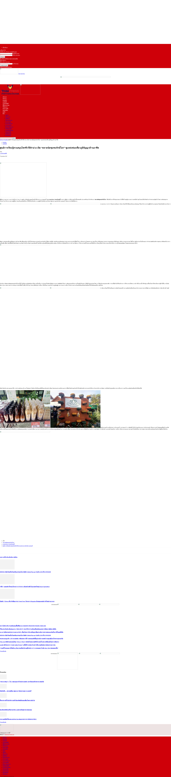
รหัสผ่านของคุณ (16, 55)
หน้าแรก (5, 96)
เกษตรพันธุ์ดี (5, 103)
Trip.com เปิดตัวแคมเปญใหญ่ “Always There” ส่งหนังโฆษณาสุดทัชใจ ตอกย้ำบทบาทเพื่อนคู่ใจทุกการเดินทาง (29, 641)
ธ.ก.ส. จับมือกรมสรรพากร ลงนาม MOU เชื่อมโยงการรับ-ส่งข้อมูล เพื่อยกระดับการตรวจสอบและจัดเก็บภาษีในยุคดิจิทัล (31, 632)
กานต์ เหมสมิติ (3, 153)
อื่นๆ (4, 113)
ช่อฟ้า (4, 111)
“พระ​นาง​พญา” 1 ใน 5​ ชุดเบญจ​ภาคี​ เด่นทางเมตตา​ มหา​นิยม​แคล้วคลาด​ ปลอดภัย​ (22, 681)
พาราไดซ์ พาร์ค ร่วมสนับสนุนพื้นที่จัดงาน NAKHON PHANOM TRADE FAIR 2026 (23, 626)
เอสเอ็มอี (5, 101)
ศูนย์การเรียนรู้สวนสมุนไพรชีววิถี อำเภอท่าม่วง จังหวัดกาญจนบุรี (18, 545)
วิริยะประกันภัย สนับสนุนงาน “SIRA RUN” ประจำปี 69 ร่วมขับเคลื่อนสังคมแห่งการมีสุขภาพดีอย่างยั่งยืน (28, 629)
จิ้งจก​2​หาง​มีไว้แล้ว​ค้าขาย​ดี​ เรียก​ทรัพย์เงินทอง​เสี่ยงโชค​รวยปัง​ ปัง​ (17, 700)
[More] (21, 158)
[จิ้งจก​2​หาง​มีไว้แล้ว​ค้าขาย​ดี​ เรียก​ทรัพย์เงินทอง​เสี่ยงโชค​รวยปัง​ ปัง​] (3, 697)
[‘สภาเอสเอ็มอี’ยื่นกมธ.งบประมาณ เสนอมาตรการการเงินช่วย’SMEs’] (3, 716)
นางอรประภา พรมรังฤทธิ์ (9, 544)
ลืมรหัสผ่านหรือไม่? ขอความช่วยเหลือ (9, 58)
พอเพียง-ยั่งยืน (8, 128)
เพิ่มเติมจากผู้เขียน (13, 557)
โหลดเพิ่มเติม (3, 651)
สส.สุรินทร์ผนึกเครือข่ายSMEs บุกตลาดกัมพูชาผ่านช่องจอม (16, 709)
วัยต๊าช (7, 115)
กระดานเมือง (8, 125)
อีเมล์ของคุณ (15, 63)
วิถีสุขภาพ (5, 106)
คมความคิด (5, 108)
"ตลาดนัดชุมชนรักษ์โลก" (8, 542)
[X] (7, 158)
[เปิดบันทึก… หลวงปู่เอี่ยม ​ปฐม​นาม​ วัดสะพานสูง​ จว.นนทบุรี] (3, 688)
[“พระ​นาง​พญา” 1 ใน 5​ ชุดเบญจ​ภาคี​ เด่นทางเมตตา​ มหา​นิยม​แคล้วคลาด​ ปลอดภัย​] (3, 678)
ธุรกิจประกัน (8, 133)
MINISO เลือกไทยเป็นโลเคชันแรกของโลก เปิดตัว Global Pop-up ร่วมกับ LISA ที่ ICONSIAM (25, 572)
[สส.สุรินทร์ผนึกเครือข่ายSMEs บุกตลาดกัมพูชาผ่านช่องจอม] (3, 707)
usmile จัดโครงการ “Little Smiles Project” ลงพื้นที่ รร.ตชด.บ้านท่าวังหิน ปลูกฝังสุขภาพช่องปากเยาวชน (27, 645)
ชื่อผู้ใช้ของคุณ (15, 53)
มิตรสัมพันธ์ (8, 135)
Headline (6, 139)
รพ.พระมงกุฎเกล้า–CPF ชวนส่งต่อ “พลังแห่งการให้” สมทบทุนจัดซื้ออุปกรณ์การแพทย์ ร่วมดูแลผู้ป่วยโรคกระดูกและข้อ (31, 638)
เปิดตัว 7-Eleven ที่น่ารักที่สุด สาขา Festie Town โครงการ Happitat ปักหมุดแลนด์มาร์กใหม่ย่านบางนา (27, 601)
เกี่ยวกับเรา (5, 47)
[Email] (16, 158)
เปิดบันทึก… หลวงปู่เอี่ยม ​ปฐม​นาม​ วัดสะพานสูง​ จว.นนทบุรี (15, 691)
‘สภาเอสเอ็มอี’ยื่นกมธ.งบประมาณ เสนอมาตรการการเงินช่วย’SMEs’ (18, 719)
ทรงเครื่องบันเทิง (9, 130)
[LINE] (12, 158)
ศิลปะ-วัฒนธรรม (9, 126)
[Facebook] (2, 158)
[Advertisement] (15, 537)
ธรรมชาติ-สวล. (8, 123)
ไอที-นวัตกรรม (8, 120)
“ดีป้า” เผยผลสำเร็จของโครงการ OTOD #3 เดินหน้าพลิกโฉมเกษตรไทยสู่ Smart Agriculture (25, 586)
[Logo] (10, 94)
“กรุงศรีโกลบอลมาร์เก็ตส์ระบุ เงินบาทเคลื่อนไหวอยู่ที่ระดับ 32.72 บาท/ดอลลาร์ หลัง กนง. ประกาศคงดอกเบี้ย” (29, 648)
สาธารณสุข (8, 121)
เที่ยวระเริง (7, 116)
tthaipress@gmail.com (9, 734)
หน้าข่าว (5, 98)
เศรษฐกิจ (5, 100)
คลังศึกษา (7, 118)
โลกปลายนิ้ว (8, 132)
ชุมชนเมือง (5, 110)
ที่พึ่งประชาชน (6, 105)
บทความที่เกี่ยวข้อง (4, 557)
